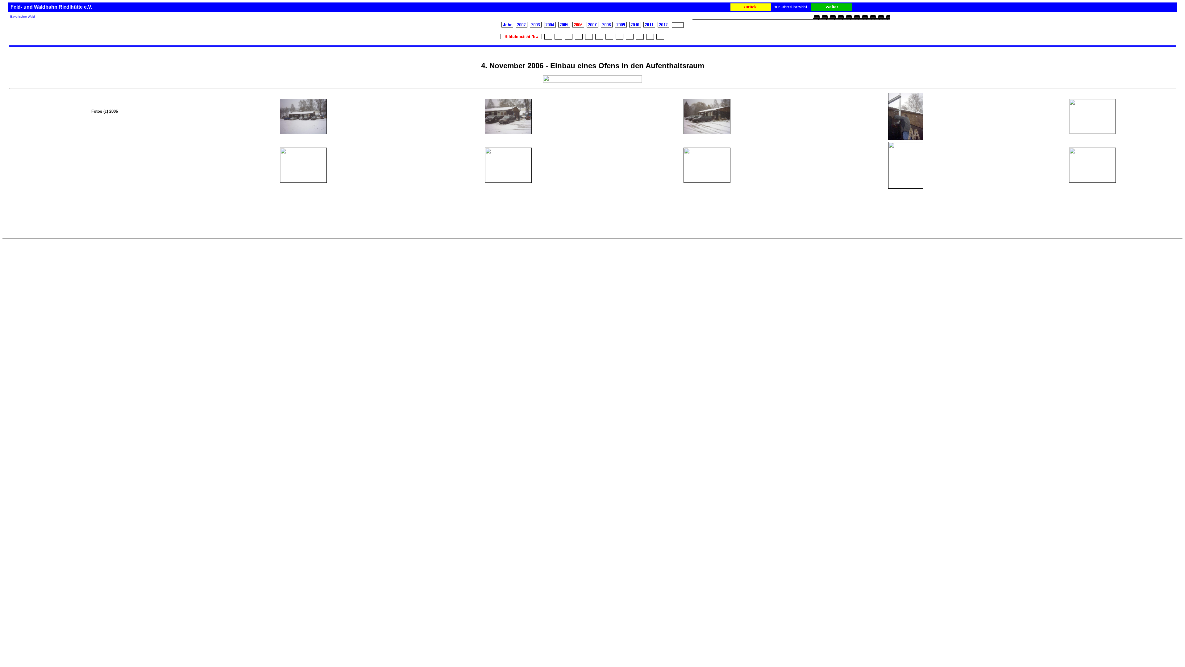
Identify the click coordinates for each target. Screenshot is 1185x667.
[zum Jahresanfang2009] (621, 25)
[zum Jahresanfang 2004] (550, 26)
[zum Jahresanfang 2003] (536, 26)
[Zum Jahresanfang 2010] (635, 26)
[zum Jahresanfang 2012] (663, 25)
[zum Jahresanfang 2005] (564, 25)
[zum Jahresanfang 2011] (649, 26)
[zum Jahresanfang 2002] (521, 26)
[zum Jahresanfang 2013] (678, 25)
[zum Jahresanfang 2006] (578, 25)
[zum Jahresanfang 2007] (592, 25)
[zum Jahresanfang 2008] (607, 25)
